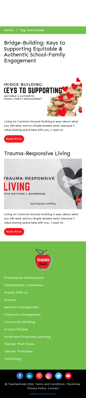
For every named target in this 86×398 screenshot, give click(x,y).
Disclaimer (73, 384)
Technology (12, 359)
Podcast (10, 300)
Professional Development (24, 278)
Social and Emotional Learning (27, 337)
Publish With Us (16, 292)
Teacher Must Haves (19, 344)
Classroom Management (22, 314)
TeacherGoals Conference (23, 285)
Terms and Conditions (50, 384)
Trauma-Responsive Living (37, 153)
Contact (53, 388)
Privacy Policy (36, 388)
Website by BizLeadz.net (43, 394)
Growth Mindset (16, 329)
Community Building (19, 322)
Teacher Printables (18, 351)
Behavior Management (21, 307)
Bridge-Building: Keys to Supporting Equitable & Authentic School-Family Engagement (34, 52)
